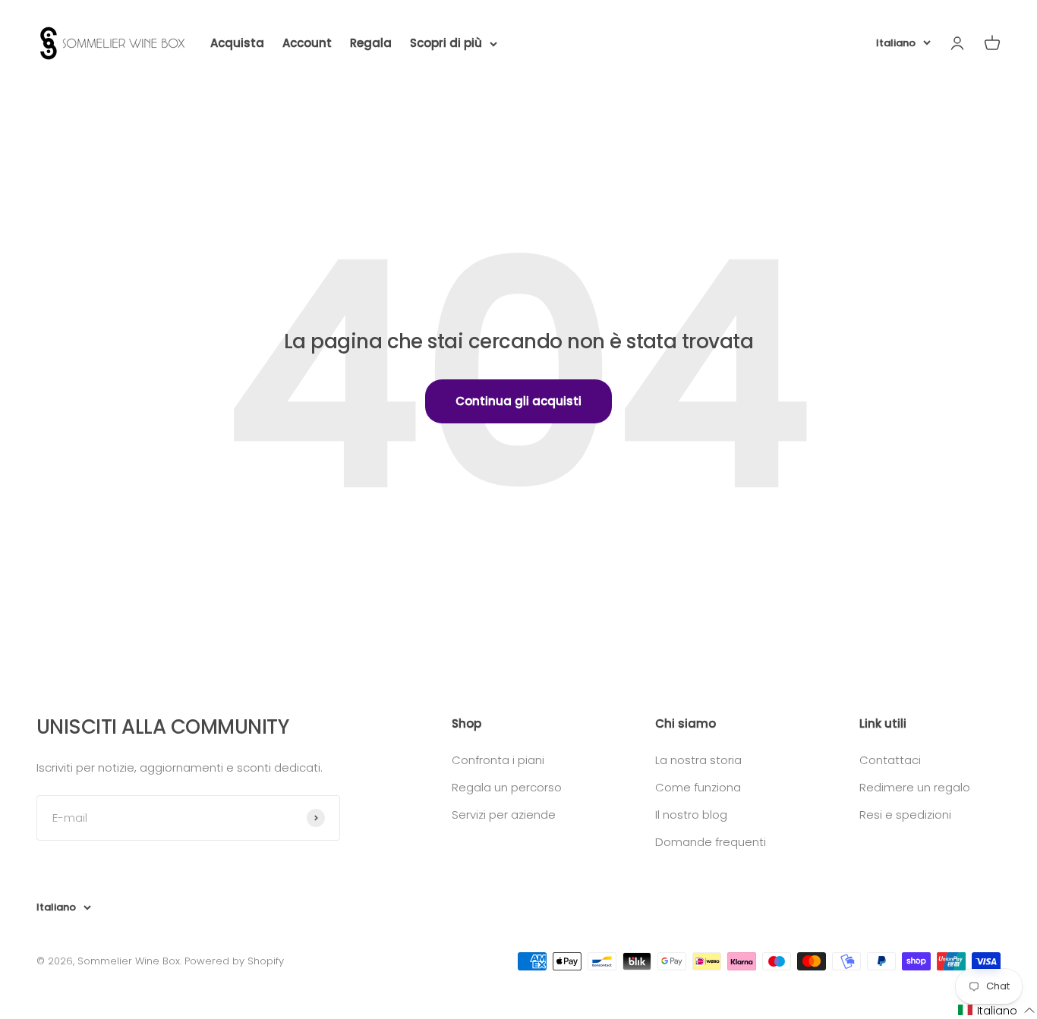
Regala (371, 43)
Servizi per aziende (504, 814)
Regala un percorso (507, 787)
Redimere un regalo (914, 787)
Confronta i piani (498, 760)
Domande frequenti (710, 842)
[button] (997, 1010)
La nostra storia (698, 760)
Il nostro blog (691, 814)
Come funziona (698, 787)
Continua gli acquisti (518, 401)
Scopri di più (446, 43)
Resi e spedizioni (905, 814)
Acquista (237, 43)
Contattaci (890, 760)
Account (307, 43)
